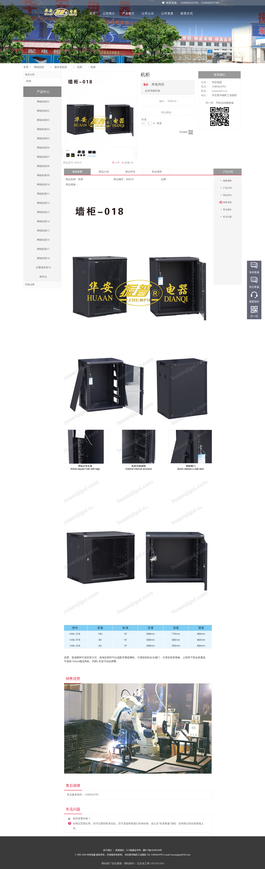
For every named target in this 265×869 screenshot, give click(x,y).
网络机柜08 (43, 166)
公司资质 (167, 13)
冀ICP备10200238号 (152, 850)
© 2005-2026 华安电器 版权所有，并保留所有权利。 (99, 854)
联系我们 (120, 850)
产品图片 (128, 13)
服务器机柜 (60, 67)
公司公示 (148, 13)
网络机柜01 (43, 101)
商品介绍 (104, 171)
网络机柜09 (43, 175)
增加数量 (154, 123)
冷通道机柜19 (43, 267)
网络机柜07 (43, 157)
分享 (117, 162)
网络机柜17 (43, 249)
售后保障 (157, 171)
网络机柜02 (43, 110)
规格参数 (77, 171)
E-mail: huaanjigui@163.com (176, 854)
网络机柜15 (43, 230)
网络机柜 (39, 67)
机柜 (79, 67)
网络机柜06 (43, 147)
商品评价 (130, 171)
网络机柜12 (43, 203)
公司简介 (109, 13)
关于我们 (107, 850)
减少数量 (143, 123)
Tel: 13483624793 (155, 854)
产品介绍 (228, 171)
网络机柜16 (43, 239)
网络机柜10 (43, 184)
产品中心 (43, 92)
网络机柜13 (43, 212)
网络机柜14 (43, 221)
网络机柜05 (43, 138)
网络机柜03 (43, 120)
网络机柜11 (43, 193)
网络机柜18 (43, 258)
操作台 (43, 276)
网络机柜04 (43, 129)
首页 (92, 13)
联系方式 (187, 13)
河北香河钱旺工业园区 (136, 854)
